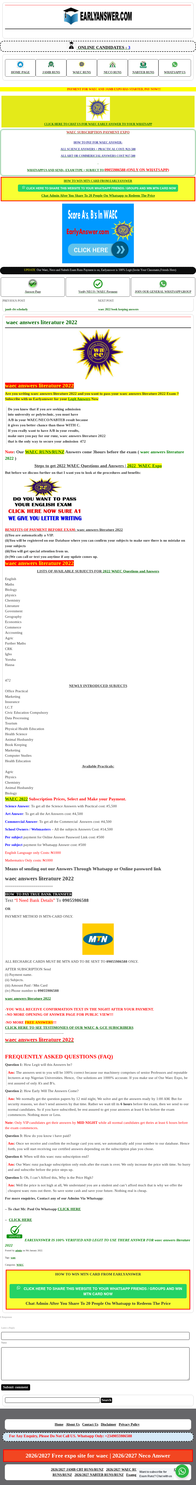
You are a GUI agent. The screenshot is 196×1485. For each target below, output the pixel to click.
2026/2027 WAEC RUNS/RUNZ (129, 1469)
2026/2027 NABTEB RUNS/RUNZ (99, 1475)
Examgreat (134, 1475)
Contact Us (90, 1424)
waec (13, 1257)
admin (18, 1250)
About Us (73, 1424)
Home (59, 1424)
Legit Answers (79, 399)
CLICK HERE (20, 1220)
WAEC (20, 1264)
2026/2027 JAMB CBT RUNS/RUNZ (77, 1469)
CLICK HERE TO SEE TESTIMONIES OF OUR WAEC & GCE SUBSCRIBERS (69, 1028)
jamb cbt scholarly (16, 309)
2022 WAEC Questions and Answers (130, 571)
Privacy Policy (129, 1424)
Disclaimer (108, 1424)
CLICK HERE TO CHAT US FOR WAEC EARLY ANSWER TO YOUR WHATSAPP (98, 124)
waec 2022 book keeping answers (118, 309)
